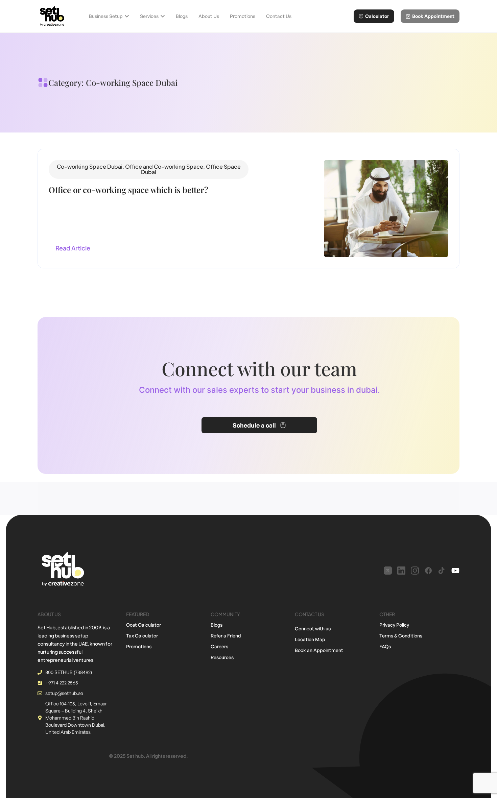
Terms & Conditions (400, 635)
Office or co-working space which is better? (128, 189)
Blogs (216, 625)
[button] (149, 169)
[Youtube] (455, 570)
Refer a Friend (226, 635)
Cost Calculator (143, 625)
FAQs (385, 646)
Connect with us (313, 628)
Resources (222, 657)
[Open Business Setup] (126, 16)
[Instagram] (415, 570)
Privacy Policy (394, 625)
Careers (219, 646)
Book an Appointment (319, 650)
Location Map (310, 639)
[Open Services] (162, 16)
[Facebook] (428, 570)
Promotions (138, 646)
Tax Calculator (142, 635)
